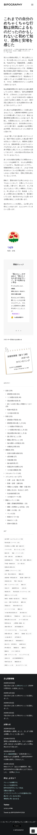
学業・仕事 (9, 556)
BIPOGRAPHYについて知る (13, 788)
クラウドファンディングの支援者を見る (17, 793)
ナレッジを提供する (11, 785)
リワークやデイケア (11, 630)
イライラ (8, 549)
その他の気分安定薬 (11, 612)
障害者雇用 (19, 640)
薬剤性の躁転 (9, 640)
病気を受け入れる (10, 619)
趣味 (23, 602)
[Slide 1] (16, 330)
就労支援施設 (19, 626)
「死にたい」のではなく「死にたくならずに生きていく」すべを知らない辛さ (18, 278)
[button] (32, 4)
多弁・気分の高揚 (10, 574)
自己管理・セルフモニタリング (14, 539)
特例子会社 (8, 661)
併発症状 (8, 581)
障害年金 (8, 623)
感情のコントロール (11, 595)
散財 (7, 553)
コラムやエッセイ (18, 286)
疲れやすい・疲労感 (11, 644)
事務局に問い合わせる (11, 799)
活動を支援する (9, 790)
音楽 (7, 588)
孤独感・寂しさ (26, 633)
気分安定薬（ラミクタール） (21, 591)
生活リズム (27, 616)
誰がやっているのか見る (12, 796)
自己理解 (18, 556)
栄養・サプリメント (11, 654)
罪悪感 (7, 605)
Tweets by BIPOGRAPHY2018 (14, 812)
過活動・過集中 (25, 577)
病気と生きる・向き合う (11, 50)
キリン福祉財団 (9, 754)
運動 (20, 609)
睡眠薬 (16, 647)
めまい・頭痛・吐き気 (11, 602)
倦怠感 (7, 591)
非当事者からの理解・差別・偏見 (14, 546)
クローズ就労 (15, 651)
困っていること (19, 549)
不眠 (24, 598)
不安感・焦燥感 (10, 563)
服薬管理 (15, 588)
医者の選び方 (17, 605)
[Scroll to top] (33, 831)
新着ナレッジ (9, 665)
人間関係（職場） (19, 623)
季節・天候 (18, 581)
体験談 (19, 50)
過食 (23, 584)
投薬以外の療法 (10, 567)
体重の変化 (8, 633)
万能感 (17, 616)
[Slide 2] (18, 330)
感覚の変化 (8, 626)
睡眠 (21, 574)
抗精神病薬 (9, 560)
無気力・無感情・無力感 (12, 598)
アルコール (23, 630)
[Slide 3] (21, 330)
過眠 (24, 647)
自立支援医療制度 (18, 658)
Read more (15, 313)
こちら (16, 772)
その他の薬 (8, 637)
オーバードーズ (10, 609)
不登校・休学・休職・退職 (23, 560)
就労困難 (8, 616)
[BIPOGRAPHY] (13, 4)
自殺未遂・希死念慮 (11, 577)
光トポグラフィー (21, 665)
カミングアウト (24, 654)
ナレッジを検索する (11, 782)
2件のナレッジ (22, 686)
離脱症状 (18, 661)
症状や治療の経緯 (20, 49)
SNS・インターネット (11, 584)
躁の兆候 (23, 612)
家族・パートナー (17, 553)
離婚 (7, 651)
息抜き (7, 658)
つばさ (10, 52)
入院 (24, 588)
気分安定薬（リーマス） (12, 542)
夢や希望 (8, 647)
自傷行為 (22, 644)
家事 (17, 633)
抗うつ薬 (21, 563)
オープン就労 (23, 619)
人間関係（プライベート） (13, 570)
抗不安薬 (18, 637)
